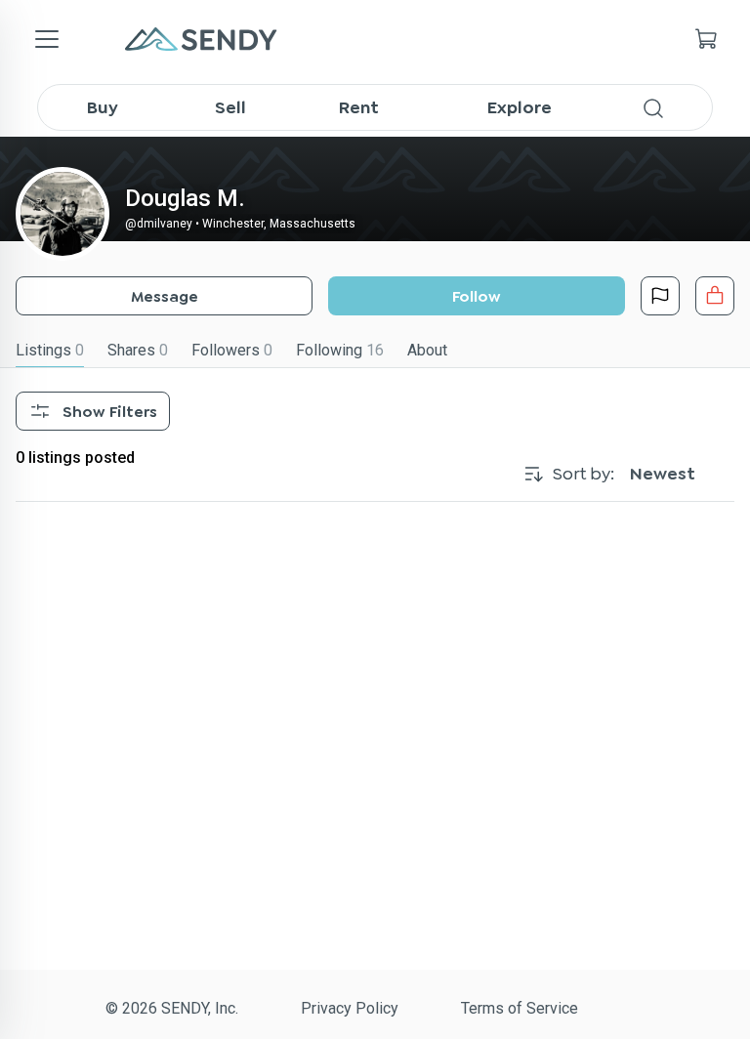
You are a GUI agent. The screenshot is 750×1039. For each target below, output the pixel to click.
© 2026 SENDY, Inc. (171, 1008)
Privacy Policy (349, 1008)
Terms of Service (519, 1008)
